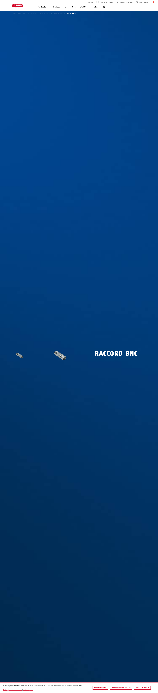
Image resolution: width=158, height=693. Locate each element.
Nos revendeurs (144, 2)
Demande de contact (106, 2)
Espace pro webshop (126, 2)
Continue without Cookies (121, 688)
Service (95, 7)
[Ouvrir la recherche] (104, 8)
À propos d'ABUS (79, 7)
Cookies (5, 690)
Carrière (90, 2)
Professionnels (59, 7)
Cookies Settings (100, 688)
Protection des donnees (15, 690)
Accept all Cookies (142, 688)
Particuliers (43, 7)
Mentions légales (28, 690)
